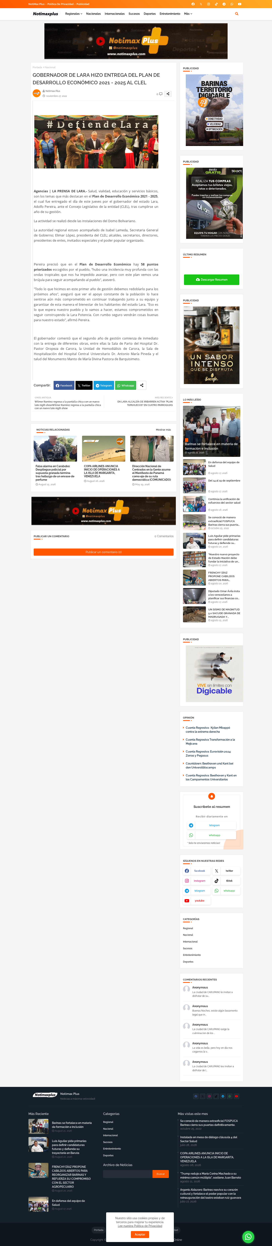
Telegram (106, 385)
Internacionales (115, 13)
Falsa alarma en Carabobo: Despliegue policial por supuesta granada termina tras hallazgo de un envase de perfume (55, 473)
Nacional (50, 67)
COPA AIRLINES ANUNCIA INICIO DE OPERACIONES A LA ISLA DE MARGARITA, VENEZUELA (102, 471)
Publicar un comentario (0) (104, 552)
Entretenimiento (170, 13)
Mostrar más (163, 429)
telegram (214, 825)
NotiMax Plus (36, 4)
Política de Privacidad (60, 4)
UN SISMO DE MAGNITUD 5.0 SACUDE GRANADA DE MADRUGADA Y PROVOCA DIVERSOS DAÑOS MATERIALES (224, 613)
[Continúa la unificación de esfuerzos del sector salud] (194, 504)
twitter (229, 871)
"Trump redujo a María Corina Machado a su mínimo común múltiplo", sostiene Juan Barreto (210, 1175)
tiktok (229, 880)
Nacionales (93, 13)
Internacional (190, 941)
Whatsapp (127, 385)
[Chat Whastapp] (248, 1237)
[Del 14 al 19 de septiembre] (194, 485)
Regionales (72, 13)
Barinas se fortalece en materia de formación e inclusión (72, 1124)
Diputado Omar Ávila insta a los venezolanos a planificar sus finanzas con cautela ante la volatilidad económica (224, 595)
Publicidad (82, 4)
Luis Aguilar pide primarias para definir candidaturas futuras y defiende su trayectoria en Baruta (224, 539)
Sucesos (134, 13)
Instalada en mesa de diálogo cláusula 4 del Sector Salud (208, 1139)
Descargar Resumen (214, 279)
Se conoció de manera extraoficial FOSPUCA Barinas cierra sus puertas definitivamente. (223, 521)
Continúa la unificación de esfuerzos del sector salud (224, 501)
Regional (188, 928)
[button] (237, 14)
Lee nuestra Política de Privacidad (140, 1226)
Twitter (86, 385)
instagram (199, 880)
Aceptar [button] (140, 1234)
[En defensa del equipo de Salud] (194, 467)
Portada (37, 67)
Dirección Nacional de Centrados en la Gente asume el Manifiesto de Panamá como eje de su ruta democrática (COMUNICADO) (151, 473)
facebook (199, 871)
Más (187, 13)
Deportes (150, 13)
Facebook (66, 385)
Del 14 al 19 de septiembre (224, 480)
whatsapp (214, 835)
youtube (199, 900)
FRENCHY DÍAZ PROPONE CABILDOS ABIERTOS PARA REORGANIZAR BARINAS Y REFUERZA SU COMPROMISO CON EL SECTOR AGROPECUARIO (224, 576)
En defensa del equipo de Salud (224, 464)
